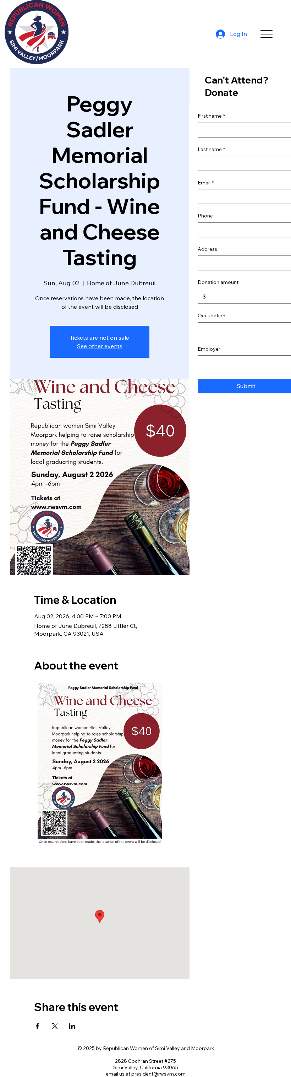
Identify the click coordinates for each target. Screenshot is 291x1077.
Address (207, 249)
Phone (205, 215)
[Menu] (267, 34)
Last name (211, 149)
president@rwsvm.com (158, 1074)
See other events (99, 346)
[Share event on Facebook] (37, 1026)
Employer (209, 349)
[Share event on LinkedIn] (72, 1026)
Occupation (211, 315)
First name (211, 116)
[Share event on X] (54, 1026)
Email (206, 182)
